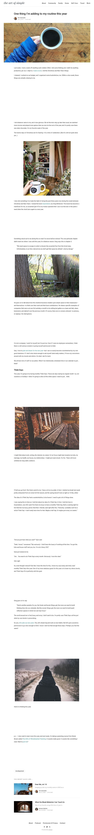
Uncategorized (19, 771)
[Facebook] (44, 827)
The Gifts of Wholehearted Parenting (34, 739)
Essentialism (46, 204)
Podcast (38, 823)
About (44, 3)
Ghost (50, 829)
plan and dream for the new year (33, 351)
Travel (82, 3)
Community (52, 3)
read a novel (37, 71)
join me (25, 742)
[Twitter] (47, 827)
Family (60, 3)
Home (67, 3)
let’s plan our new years (26, 623)
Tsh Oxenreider (21, 17)
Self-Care (74, 3)
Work (88, 3)
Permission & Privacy (50, 823)
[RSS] (49, 827)
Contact (62, 823)
